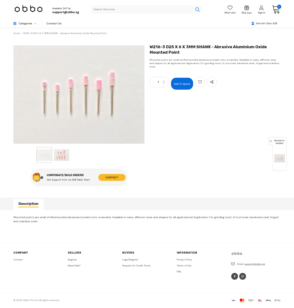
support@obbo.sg (65, 12)
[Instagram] (242, 276)
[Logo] (28, 9)
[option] (78, 94)
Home (16, 33)
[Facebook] (234, 276)
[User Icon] (261, 7)
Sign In (261, 12)
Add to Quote (182, 83)
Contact (112, 177)
